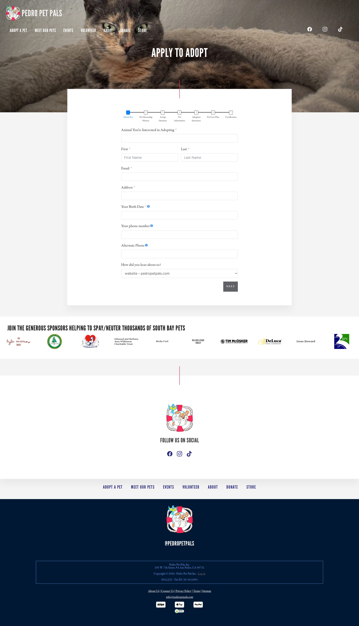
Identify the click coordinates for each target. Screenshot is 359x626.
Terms (196, 591)
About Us (153, 591)
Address (127, 187)
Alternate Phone (133, 245)
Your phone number (135, 226)
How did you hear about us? (141, 264)
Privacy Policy (183, 591)
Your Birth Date (132, 206)
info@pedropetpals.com (179, 597)
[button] (129, 116)
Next (230, 286)
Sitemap (206, 591)
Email (125, 168)
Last (184, 149)
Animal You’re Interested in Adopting (147, 130)
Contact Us (167, 591)
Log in (201, 574)
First (124, 149)
